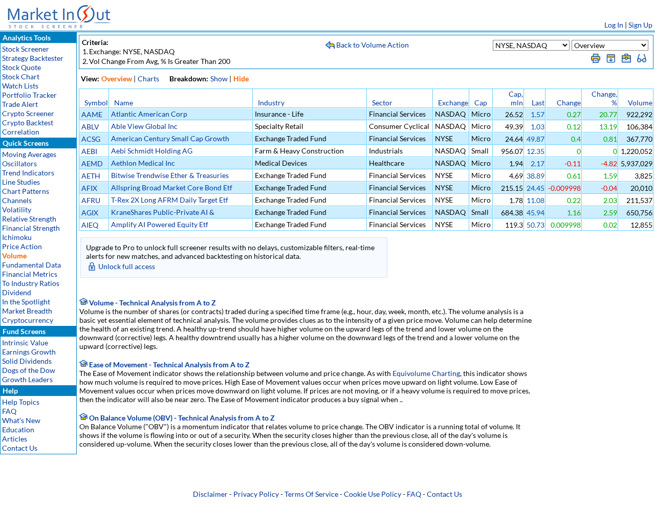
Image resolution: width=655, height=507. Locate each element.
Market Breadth (27, 310)
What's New (21, 420)
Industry (271, 102)
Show (219, 78)
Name (123, 102)
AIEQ (89, 225)
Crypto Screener (28, 113)
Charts (148, 78)
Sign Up (640, 24)
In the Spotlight (26, 301)
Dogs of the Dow (28, 370)
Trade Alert (20, 104)
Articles (14, 438)
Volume (640, 102)
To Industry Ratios (30, 283)
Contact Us (19, 448)
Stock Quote (21, 67)
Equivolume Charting (426, 373)
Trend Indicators (28, 172)
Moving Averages (29, 154)
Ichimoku (17, 237)
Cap (480, 102)
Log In (613, 24)
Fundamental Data (31, 264)
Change (569, 102)
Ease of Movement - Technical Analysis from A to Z (169, 364)
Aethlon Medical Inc (143, 163)
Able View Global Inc (144, 126)
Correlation (20, 131)
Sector (382, 102)
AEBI (89, 151)
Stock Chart (20, 76)
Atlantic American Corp (149, 113)
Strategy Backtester (32, 58)
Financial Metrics (29, 274)
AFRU (90, 200)
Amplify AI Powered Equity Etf (159, 224)
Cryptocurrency (27, 320)
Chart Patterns (25, 191)
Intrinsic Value (25, 342)
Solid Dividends (27, 361)
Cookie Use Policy (372, 494)
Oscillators (19, 163)
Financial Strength (31, 228)
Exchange (453, 102)
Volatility (16, 209)
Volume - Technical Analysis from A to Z (152, 302)
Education (18, 429)
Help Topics (20, 402)
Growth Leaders (27, 379)
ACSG (90, 139)
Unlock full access (126, 266)
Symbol (96, 102)
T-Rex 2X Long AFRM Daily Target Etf (169, 199)
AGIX (89, 212)
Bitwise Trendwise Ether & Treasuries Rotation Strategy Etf (170, 179)
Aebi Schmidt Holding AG (151, 150)
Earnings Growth (29, 351)
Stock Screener (25, 49)
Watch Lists (20, 85)
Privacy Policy (256, 494)
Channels (17, 200)
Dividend (16, 292)
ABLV (90, 126)
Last (538, 102)
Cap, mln (516, 98)
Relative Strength (29, 218)
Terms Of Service (311, 494)
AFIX (89, 188)
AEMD (92, 163)
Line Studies (21, 182)
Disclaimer (210, 494)
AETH (90, 175)
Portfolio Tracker (29, 95)
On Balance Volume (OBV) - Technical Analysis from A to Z (181, 417)
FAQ (9, 411)
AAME (91, 114)
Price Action (22, 246)
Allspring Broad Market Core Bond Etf (171, 187)
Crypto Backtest (27, 122)
